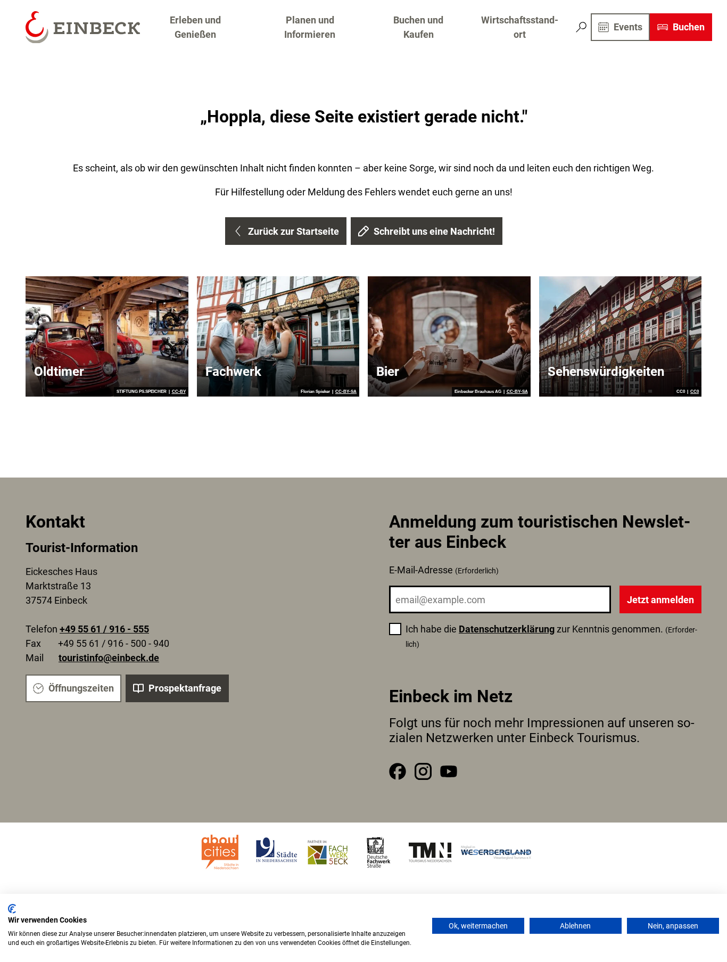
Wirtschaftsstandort (519, 27)
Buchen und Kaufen (418, 27)
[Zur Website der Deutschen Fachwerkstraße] (379, 852)
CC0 (694, 392)
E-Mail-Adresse (444, 569)
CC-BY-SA (346, 392)
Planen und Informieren (309, 27)
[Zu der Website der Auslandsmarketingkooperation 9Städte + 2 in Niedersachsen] (276, 852)
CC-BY (179, 392)
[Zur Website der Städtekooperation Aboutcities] (221, 852)
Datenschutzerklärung (507, 629)
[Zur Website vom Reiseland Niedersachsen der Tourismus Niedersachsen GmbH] (430, 852)
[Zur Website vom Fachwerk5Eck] (328, 852)
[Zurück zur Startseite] (83, 27)
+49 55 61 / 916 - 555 (104, 629)
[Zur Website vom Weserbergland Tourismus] (496, 852)
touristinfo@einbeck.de (109, 657)
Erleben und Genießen (195, 27)
